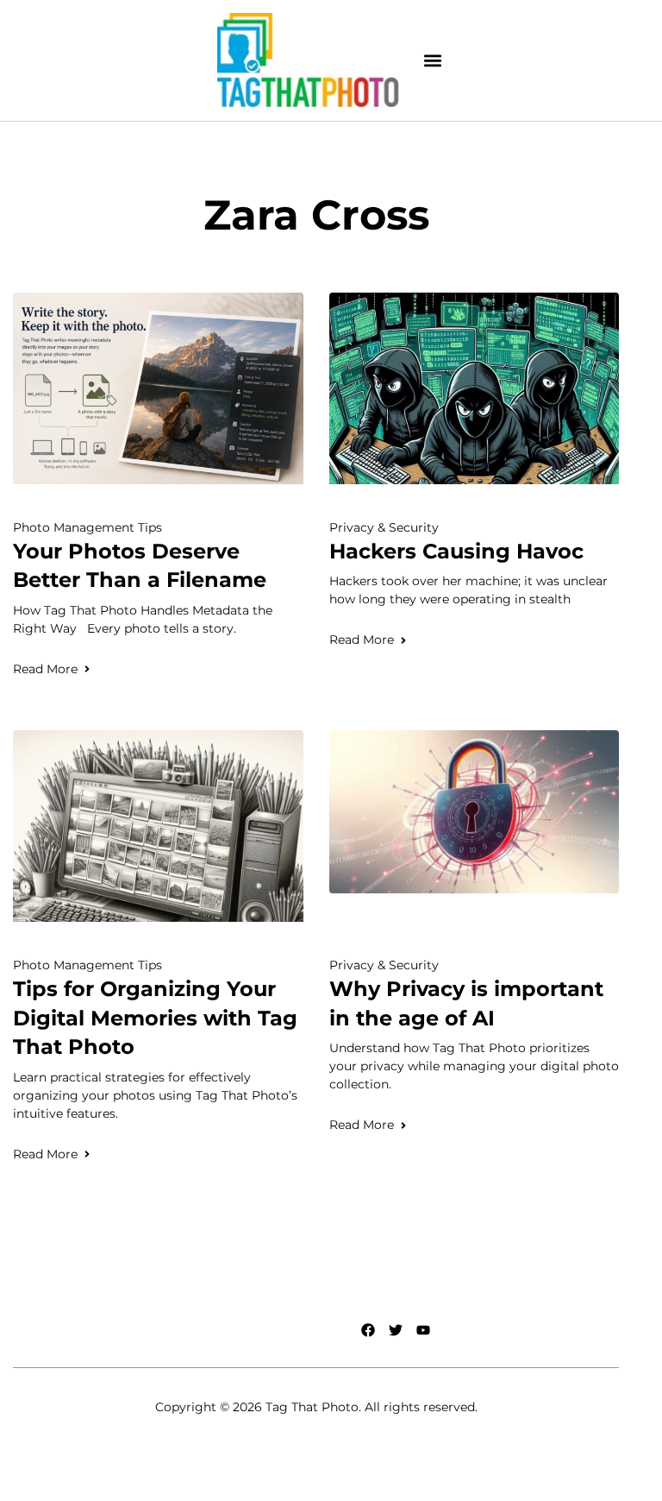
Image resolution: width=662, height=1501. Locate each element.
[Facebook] (368, 1330)
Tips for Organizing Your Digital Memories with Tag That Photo (155, 1017)
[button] (433, 61)
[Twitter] (396, 1330)
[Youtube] (423, 1330)
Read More (45, 669)
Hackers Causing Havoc (456, 551)
